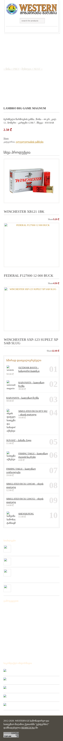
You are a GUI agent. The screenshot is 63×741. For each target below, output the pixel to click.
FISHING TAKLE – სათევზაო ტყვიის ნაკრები (33, 455)
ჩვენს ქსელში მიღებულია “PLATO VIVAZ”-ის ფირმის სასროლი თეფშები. (35, 587)
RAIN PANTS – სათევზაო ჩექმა (31, 384)
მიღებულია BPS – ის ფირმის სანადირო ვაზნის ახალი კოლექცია (36, 548)
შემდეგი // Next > (32, 69)
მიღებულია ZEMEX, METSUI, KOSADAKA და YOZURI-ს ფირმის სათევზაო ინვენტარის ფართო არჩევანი (35, 573)
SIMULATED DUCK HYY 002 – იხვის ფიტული (32, 413)
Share (6, 138)
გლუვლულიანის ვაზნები (29, 142)
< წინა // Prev (12, 69)
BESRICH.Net (28, 727)
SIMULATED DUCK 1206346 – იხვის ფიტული (24, 486)
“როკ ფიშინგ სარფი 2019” (26, 559)
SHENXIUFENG (26, 513)
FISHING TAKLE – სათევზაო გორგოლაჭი (21, 471)
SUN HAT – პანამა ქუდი (18, 440)
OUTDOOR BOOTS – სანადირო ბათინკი (29, 369)
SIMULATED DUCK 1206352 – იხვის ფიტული (24, 500)
